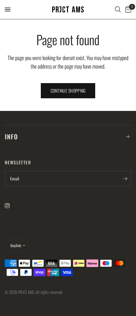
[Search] (118, 9)
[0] (127, 9)
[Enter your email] (125, 178)
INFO (11, 136)
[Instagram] (12, 206)
